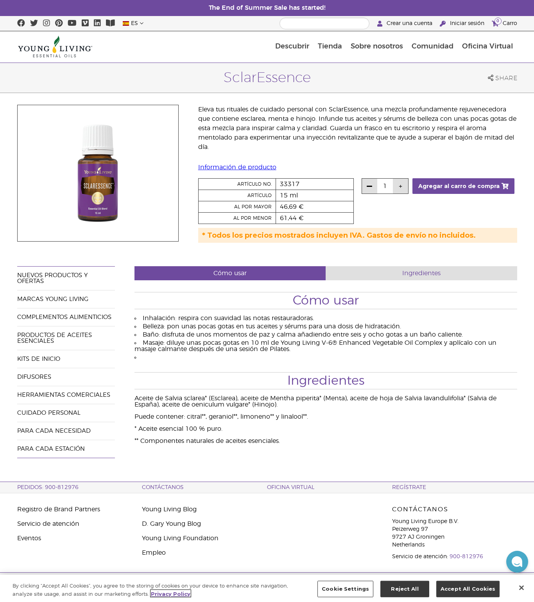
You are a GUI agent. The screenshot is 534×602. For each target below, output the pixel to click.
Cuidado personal (49, 413)
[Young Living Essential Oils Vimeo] (85, 23)
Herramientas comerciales (63, 395)
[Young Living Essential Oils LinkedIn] (97, 23)
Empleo (154, 553)
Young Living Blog (169, 509)
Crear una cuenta (409, 23)
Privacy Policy (170, 593)
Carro (506, 22)
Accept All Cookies (468, 589)
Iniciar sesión (467, 23)
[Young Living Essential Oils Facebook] (21, 23)
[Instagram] (46, 23)
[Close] (521, 587)
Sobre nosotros (377, 46)
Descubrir (292, 46)
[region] (267, 588)
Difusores (34, 377)
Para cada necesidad (54, 431)
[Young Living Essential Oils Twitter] (34, 23)
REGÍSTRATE (409, 487)
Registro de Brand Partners (58, 509)
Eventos (29, 538)
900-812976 (466, 556)
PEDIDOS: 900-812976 (48, 487)
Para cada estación (51, 449)
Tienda (330, 46)
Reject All (404, 589)
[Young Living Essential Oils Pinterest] (59, 23)
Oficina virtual (290, 487)
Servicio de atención (48, 524)
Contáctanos (163, 487)
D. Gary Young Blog (171, 524)
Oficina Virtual (487, 46)
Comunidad (432, 46)
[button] (517, 562)
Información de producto (237, 167)
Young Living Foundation (180, 538)
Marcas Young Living (52, 299)
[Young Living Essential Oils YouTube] (72, 23)
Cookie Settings (345, 589)
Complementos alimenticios (64, 317)
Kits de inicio (38, 359)
